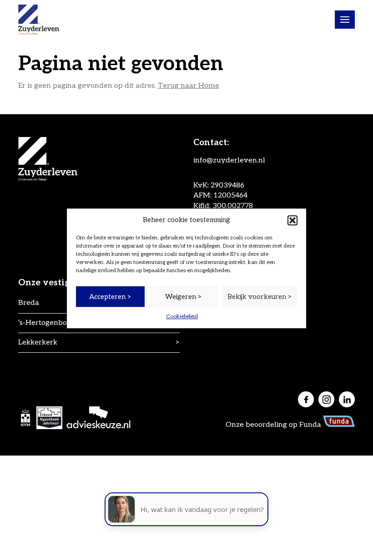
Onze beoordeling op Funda (274, 424)
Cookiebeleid (182, 316)
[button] (292, 220)
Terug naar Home (188, 85)
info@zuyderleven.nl (229, 160)
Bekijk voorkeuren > (259, 297)
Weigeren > (183, 297)
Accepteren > (110, 297)
